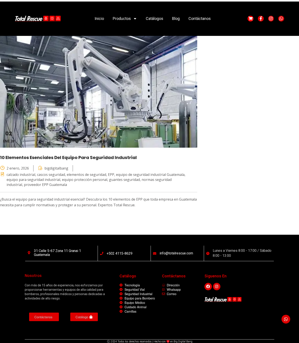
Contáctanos (199, 17)
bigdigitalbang (56, 166)
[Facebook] (208, 285)
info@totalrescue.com (176, 252)
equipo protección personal (84, 178)
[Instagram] (271, 17)
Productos (122, 17)
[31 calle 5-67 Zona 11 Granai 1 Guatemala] (29, 251)
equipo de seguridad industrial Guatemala (150, 173)
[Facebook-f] (261, 17)
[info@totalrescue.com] (154, 252)
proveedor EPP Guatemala (45, 183)
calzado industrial (21, 173)
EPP (111, 173)
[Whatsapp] (281, 17)
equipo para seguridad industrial (33, 178)
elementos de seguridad (86, 173)
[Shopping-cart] (250, 17)
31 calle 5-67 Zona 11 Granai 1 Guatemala (57, 251)
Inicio (99, 17)
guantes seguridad (124, 178)
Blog (176, 17)
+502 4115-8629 (119, 252)
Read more (19, 215)
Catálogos (154, 17)
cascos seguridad (51, 173)
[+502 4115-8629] (101, 252)
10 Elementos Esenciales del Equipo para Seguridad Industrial (68, 156)
